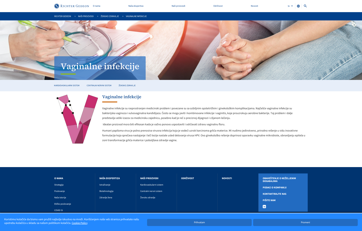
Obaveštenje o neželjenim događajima (279, 180)
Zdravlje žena (105, 197)
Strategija (58, 184)
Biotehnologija (106, 191)
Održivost (218, 6)
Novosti (254, 6)
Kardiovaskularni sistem (66, 85)
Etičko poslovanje (62, 203)
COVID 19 (58, 210)
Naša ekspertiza (135, 6)
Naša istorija (60, 197)
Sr (289, 6)
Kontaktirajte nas (274, 194)
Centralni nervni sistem (99, 85)
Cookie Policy (80, 223)
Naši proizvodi (178, 6)
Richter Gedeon (62, 16)
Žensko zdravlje (110, 16)
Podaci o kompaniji (274, 187)
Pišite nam (269, 200)
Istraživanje (104, 184)
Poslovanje (59, 191)
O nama (96, 6)
